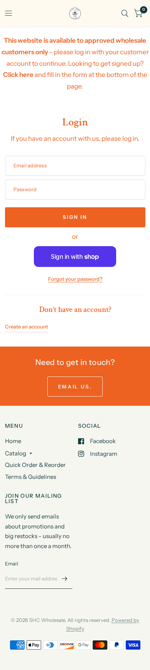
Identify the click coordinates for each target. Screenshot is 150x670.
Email (11, 563)
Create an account (26, 326)
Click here (18, 74)
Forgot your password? (75, 279)
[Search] (124, 13)
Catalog (15, 453)
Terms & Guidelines (30, 476)
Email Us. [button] (75, 386)
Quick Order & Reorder (35, 464)
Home (13, 441)
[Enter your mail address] (64, 579)
